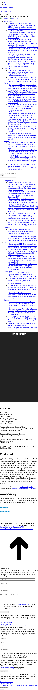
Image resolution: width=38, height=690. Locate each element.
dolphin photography (26, 487)
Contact (10, 11)
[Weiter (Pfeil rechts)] (3, 689)
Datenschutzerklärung (23, 604)
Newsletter (3, 8)
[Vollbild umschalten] (5, 687)
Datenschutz (4, 507)
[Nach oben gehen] (19, 567)
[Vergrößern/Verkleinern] (7, 687)
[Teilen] (3, 687)
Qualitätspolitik (5, 511)
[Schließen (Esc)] (1, 687)
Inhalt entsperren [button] (5, 624)
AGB (23, 527)
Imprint (7, 529)
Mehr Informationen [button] (6, 622)
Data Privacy (14, 529)
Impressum (8, 527)
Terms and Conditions (26, 529)
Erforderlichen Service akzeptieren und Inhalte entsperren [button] (18, 626)
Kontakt (10, 8)
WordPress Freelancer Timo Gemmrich (24, 488)
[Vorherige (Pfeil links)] (1, 689)
